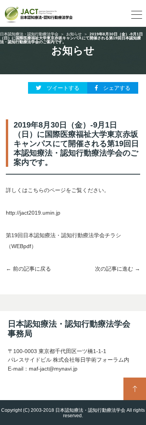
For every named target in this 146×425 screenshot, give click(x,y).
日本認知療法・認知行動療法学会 (29, 34)
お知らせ (74, 34)
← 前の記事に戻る (28, 269)
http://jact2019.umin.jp (33, 213)
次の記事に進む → (117, 269)
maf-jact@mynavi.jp (53, 369)
